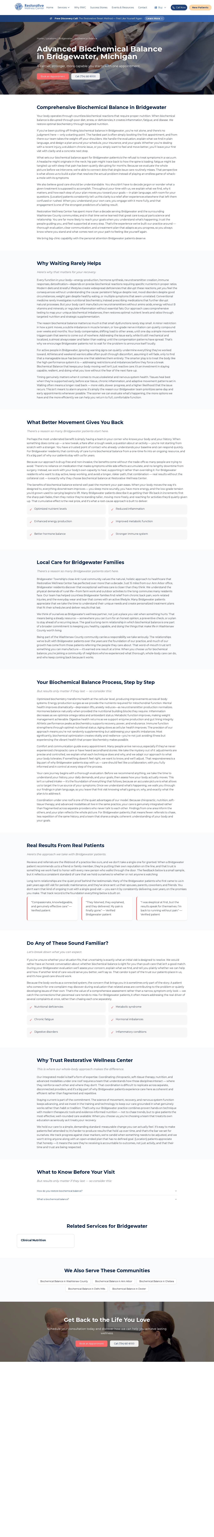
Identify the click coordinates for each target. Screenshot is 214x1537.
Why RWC (80, 7)
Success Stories (98, 7)
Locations (51, 38)
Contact (142, 7)
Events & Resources (123, 7)
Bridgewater (65, 38)
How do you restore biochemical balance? (60, 1191)
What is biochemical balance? (53, 1199)
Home (49, 7)
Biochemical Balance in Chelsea (156, 1281)
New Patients (200, 7)
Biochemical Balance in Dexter (129, 1288)
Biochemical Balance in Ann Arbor (113, 1281)
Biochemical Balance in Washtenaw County (64, 1281)
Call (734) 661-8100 (85, 76)
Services (62, 7)
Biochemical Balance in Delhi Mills (86, 1288)
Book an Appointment (53, 76)
